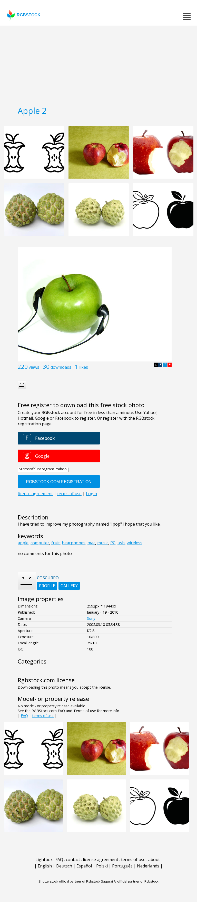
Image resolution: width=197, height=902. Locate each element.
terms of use (43, 715)
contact (73, 859)
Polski (102, 866)
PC (112, 543)
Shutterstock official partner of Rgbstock (69, 881)
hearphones (73, 543)
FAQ (24, 715)
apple (23, 543)
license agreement (100, 859)
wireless (134, 543)
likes (83, 367)
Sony (91, 618)
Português (122, 866)
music (102, 543)
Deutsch (64, 866)
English (45, 866)
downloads (61, 367)
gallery (69, 586)
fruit (55, 543)
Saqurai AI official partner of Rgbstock (130, 881)
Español (84, 866)
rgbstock (29, 15)
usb (121, 543)
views (34, 367)
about (154, 859)
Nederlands (148, 866)
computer (40, 543)
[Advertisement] (98, 64)
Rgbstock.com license (46, 680)
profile (47, 586)
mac (91, 543)
